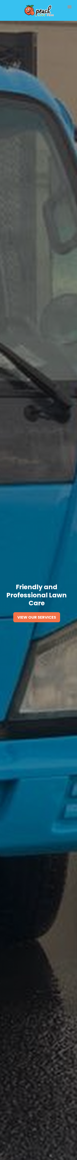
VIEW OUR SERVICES (36, 617)
